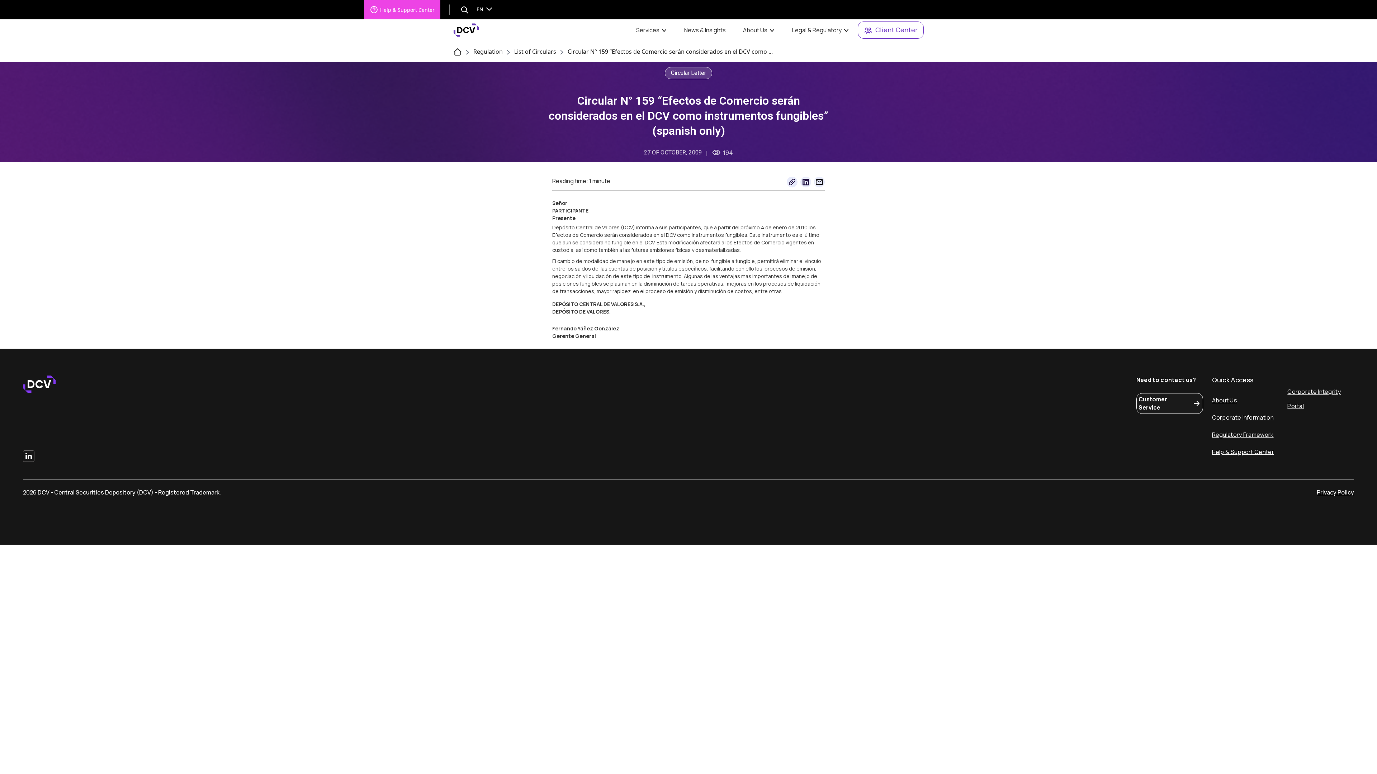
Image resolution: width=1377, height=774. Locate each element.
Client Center (896, 29)
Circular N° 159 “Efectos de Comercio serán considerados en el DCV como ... (670, 52)
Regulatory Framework (1243, 435)
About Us (755, 30)
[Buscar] (464, 10)
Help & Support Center (407, 9)
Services (647, 30)
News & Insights (705, 30)
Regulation (488, 52)
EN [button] (481, 9)
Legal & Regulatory (817, 30)
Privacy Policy (1335, 492)
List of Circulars (535, 52)
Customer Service (1153, 403)
